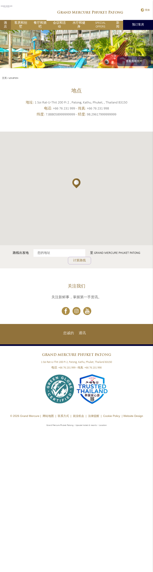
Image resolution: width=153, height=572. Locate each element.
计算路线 (79, 260)
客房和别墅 (20, 24)
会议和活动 (59, 24)
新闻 (117, 24)
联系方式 (63, 415)
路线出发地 (21, 253)
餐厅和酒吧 (40, 24)
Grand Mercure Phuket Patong (117, 253)
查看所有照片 (134, 61)
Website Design (133, 415)
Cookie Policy (111, 415)
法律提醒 (93, 415)
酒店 (5, 24)
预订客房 (138, 24)
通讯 (82, 333)
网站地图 (48, 415)
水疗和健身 (79, 24)
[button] (76, 183)
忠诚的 (68, 333)
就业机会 (78, 415)
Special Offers (100, 24)
